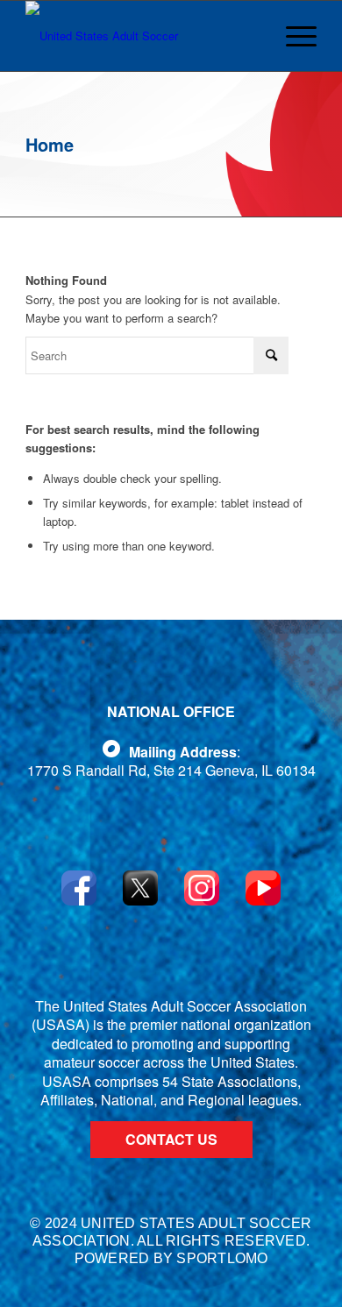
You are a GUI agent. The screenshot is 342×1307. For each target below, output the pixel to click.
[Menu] (295, 36)
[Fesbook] (111, 748)
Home (49, 144)
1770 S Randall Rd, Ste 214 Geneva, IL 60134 (171, 770)
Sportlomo (221, 1258)
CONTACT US (171, 1139)
